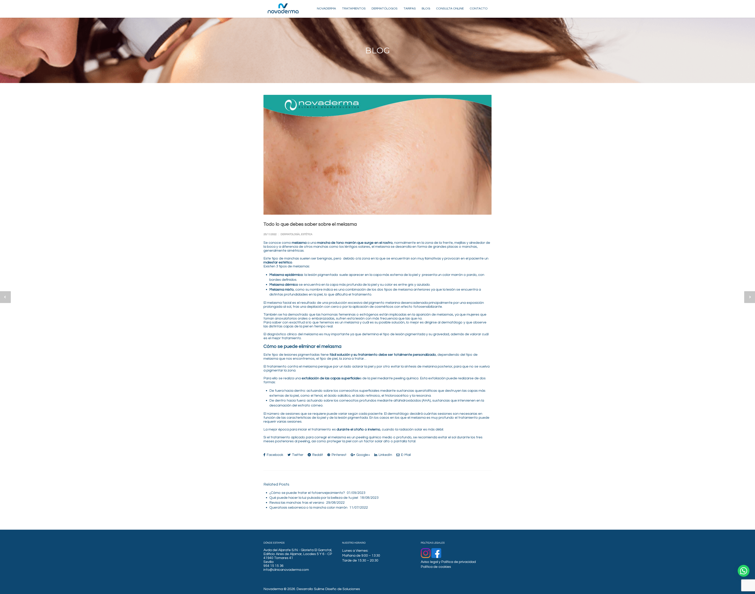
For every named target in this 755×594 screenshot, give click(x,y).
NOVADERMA (326, 8)
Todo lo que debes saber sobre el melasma (310, 224)
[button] (743, 571)
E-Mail (405, 455)
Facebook (274, 455)
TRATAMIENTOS (354, 8)
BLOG (426, 8)
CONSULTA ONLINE (450, 8)
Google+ (362, 455)
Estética (306, 234)
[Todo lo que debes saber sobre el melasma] (377, 155)
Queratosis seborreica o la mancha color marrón (308, 507)
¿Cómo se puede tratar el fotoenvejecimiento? (307, 493)
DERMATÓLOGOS (385, 8)
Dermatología (290, 234)
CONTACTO (479, 8)
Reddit (317, 455)
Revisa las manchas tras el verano (296, 502)
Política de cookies (436, 567)
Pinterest (338, 455)
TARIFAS (409, 8)
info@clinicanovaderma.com (286, 570)
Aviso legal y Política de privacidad (448, 562)
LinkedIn (385, 455)
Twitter (297, 455)
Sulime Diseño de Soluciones (337, 589)
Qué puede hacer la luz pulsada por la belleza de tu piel (313, 498)
